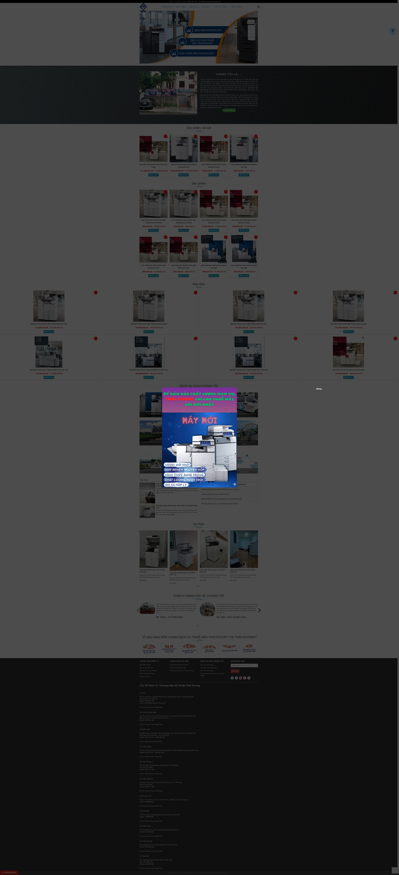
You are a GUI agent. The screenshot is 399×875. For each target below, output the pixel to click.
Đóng (317, 389)
